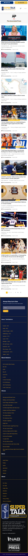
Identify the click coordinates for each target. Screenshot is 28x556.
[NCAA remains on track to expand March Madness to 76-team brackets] (14, 192)
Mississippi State (19, 173)
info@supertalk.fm (11, 533)
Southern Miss (12, 120)
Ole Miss (8, 253)
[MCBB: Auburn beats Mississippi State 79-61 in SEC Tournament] (14, 219)
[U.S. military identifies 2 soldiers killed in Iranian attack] (14, 86)
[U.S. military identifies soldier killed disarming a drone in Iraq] (14, 59)
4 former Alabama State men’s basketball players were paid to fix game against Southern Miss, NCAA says (13, 124)
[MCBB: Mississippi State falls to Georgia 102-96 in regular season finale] (14, 272)
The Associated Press (7, 49)
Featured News (5, 40)
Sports (17, 120)
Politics (18, 40)
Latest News (12, 40)
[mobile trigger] (21, 8)
